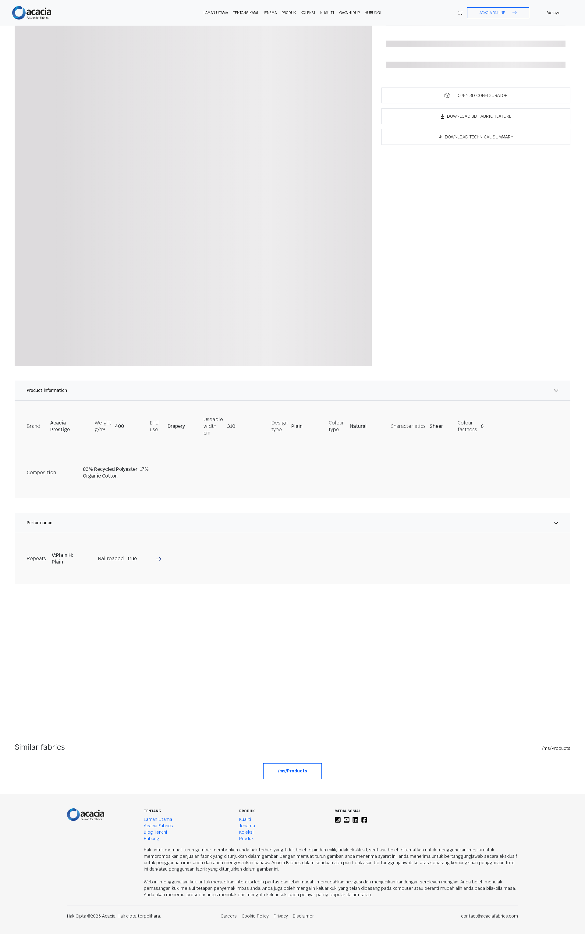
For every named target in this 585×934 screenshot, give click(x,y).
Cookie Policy (255, 916)
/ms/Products (556, 748)
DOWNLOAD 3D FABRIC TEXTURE (479, 116)
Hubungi (373, 12)
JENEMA (270, 12)
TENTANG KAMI (245, 12)
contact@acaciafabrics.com (489, 916)
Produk (246, 838)
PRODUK (289, 12)
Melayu (553, 13)
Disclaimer (303, 916)
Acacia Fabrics (158, 825)
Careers (229, 916)
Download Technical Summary (479, 137)
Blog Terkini (155, 832)
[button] (498, 12)
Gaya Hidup (349, 12)
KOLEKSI (308, 12)
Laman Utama (158, 819)
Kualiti (327, 12)
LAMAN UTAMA (216, 12)
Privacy (281, 916)
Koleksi (246, 832)
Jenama (247, 825)
